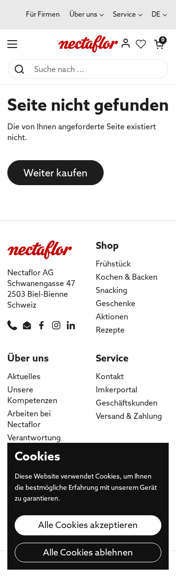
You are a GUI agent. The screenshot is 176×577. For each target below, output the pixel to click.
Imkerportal (116, 389)
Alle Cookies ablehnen (88, 552)
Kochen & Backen (126, 277)
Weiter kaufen (55, 173)
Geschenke (115, 303)
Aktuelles (24, 376)
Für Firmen (43, 14)
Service (124, 14)
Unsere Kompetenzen (32, 395)
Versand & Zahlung (129, 416)
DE (156, 14)
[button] (159, 44)
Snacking (111, 290)
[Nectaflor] (88, 44)
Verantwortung (34, 437)
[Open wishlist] (140, 44)
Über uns (83, 14)
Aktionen (112, 316)
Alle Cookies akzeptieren (88, 524)
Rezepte (110, 330)
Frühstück (113, 263)
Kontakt (110, 376)
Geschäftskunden (126, 403)
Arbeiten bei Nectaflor (29, 419)
